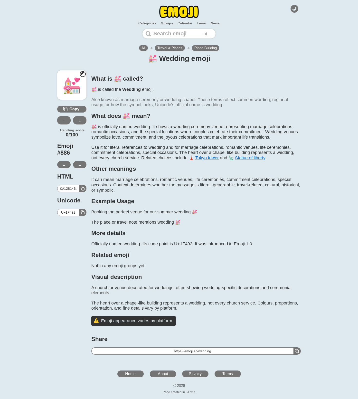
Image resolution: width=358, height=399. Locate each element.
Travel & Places (169, 48)
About (163, 374)
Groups (167, 23)
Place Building (205, 48)
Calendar (185, 23)
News (215, 23)
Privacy (195, 374)
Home (130, 374)
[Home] (179, 12)
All (143, 48)
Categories (147, 23)
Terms (227, 374)
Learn (201, 23)
